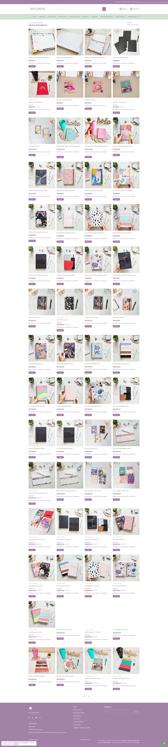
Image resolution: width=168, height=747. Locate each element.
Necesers (94, 16)
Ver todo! (42, 16)
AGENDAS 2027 (52, 16)
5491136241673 (33, 723)
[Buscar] (104, 9)
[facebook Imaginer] (32, 717)
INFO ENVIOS (77, 725)
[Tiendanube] (104, 745)
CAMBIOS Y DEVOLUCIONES (81, 728)
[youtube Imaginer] (36, 717)
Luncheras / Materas (106, 16)
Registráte (125, 9)
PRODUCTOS (77, 710)
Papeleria (85, 16)
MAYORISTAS (77, 716)
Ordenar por (129, 22)
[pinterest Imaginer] (40, 717)
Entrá (124, 8)
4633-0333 (32, 726)
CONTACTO (76, 719)
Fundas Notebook (74, 16)
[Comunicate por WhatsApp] (164, 743)
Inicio (34, 16)
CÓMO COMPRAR (78, 722)
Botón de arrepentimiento (133, 743)
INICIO (75, 707)
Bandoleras (62, 16)
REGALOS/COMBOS (79, 713)
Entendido (16, 744)
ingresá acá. (124, 743)
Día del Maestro (120, 16)
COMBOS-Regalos (133, 16)
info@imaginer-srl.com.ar (36, 729)
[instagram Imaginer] (29, 717)
